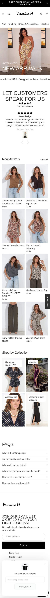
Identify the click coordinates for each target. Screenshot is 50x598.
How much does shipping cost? (17, 477)
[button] (23, 142)
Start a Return (15, 557)
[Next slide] (47, 3)
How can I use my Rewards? (15, 483)
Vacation (45, 24)
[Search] (9, 14)
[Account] (41, 14)
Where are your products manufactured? (21, 471)
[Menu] (3, 14)
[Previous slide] (3, 3)
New (4, 24)
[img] (25, 103)
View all (44, 159)
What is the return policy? (14, 453)
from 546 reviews (25, 106)
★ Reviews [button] (47, 301)
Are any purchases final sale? (16, 459)
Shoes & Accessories (28, 24)
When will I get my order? (14, 465)
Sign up (23, 545)
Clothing (12, 24)
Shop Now (14, 553)
